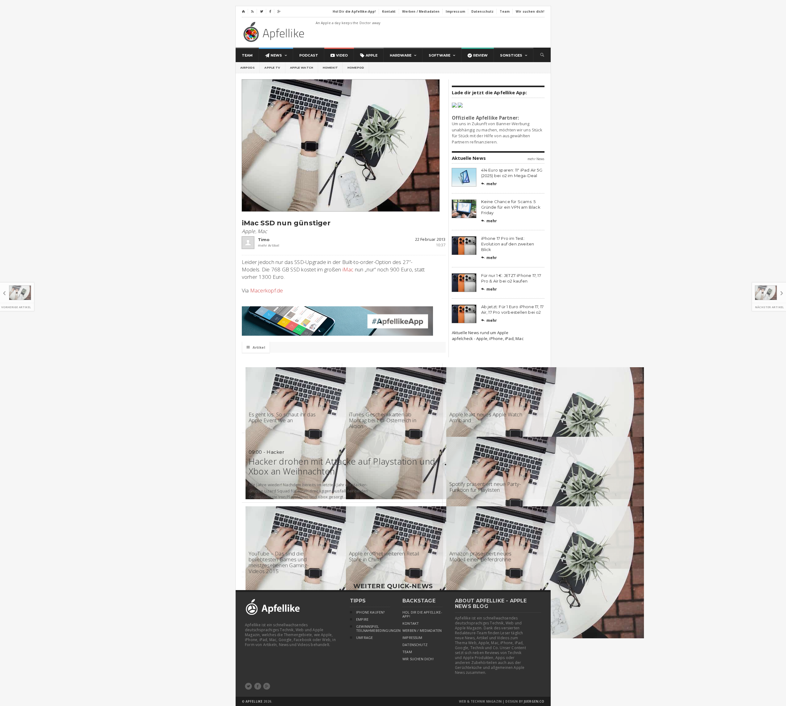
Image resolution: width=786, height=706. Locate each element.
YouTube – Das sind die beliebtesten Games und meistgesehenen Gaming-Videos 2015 (279, 562)
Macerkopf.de (266, 290)
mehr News (536, 159)
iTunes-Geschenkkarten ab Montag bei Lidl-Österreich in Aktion (382, 420)
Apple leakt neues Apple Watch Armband (485, 417)
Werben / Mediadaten (422, 630)
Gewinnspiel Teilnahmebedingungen (373, 628)
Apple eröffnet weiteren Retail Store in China (384, 556)
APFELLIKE (254, 701)
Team (407, 652)
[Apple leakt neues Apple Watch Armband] (545, 370)
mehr (489, 183)
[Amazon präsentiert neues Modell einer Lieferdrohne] (545, 509)
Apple (248, 231)
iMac (348, 269)
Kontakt (410, 623)
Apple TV (272, 67)
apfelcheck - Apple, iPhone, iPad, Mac (487, 338)
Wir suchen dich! (418, 659)
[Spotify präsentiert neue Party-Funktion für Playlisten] (545, 439)
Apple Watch (301, 67)
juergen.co (534, 701)
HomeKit (330, 67)
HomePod (355, 67)
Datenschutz (414, 645)
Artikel (255, 347)
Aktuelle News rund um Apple (480, 332)
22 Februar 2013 (430, 239)
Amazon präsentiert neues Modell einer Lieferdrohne (480, 556)
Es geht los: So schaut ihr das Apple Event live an (282, 417)
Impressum (412, 638)
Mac (262, 231)
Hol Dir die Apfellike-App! (422, 614)
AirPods (247, 67)
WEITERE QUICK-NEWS (393, 586)
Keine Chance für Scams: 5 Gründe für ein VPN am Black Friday (510, 207)
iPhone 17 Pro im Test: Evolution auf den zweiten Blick (507, 244)
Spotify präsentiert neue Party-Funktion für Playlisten (485, 486)
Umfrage (364, 638)
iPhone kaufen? (370, 612)
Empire (362, 619)
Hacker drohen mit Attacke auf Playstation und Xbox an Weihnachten (342, 466)
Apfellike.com (275, 31)
